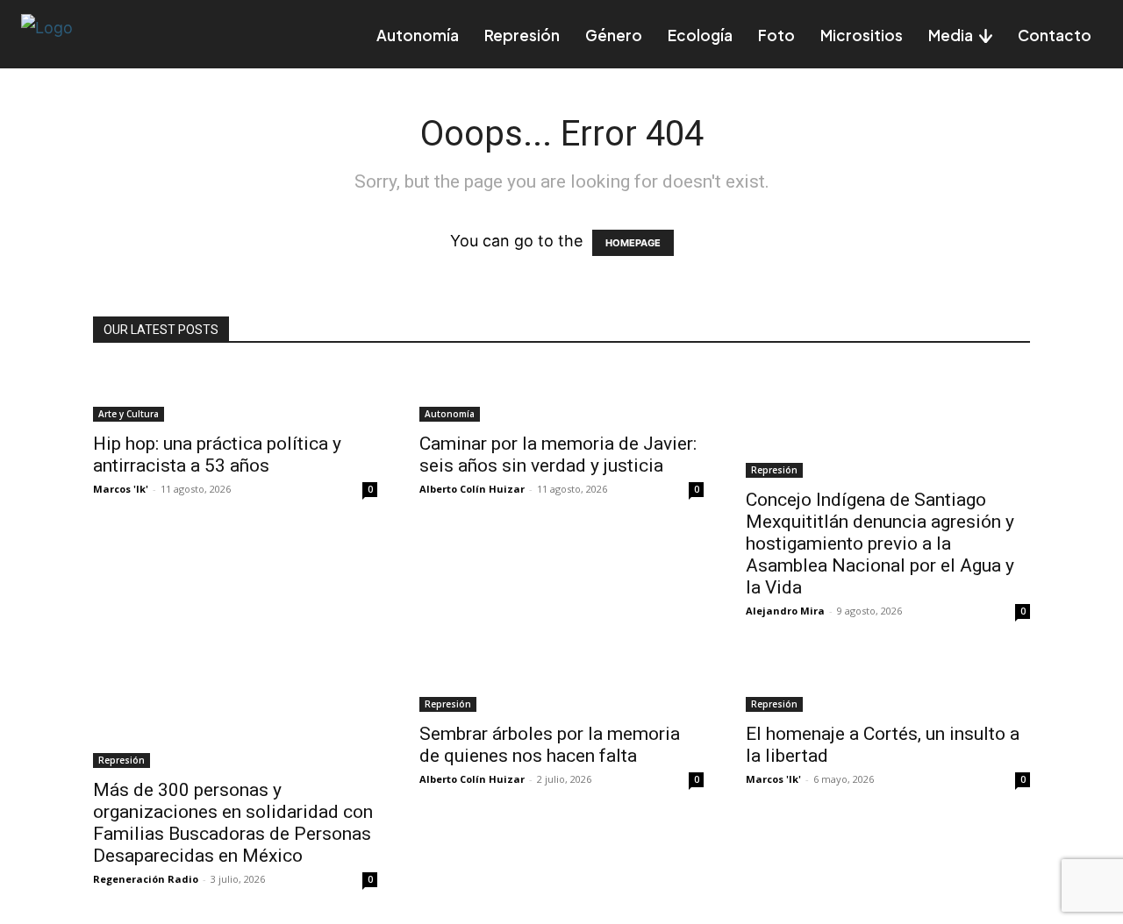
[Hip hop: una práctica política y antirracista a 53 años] (235, 394)
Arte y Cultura (128, 414)
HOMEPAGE (633, 243)
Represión (774, 470)
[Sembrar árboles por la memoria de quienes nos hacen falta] (561, 684)
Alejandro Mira (785, 610)
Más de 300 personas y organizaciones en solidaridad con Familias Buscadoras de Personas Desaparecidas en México (233, 822)
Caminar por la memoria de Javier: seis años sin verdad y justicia (558, 454)
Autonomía (450, 414)
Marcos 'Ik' (120, 488)
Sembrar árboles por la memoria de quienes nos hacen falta (549, 744)
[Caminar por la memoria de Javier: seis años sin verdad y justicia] (561, 394)
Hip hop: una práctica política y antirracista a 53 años (217, 454)
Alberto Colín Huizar (472, 488)
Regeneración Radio (145, 878)
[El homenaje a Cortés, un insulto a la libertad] (888, 684)
